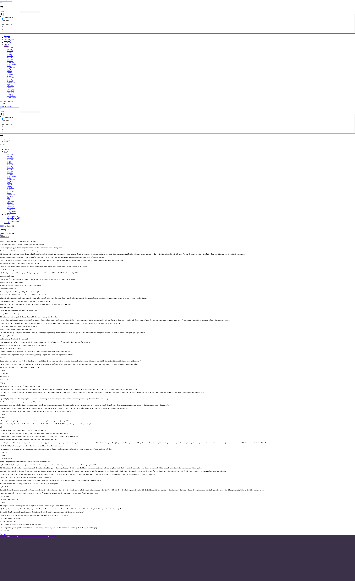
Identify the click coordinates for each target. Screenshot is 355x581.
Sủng (8, 84)
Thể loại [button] (6, 153)
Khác (9, 66)
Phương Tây (11, 82)
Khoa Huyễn (11, 67)
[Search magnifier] (2, 14)
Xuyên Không (11, 96)
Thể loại (6, 46)
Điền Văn (10, 56)
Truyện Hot (7, 37)
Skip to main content (6, 1)
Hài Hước (10, 59)
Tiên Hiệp (10, 87)
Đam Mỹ (10, 51)
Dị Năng (9, 54)
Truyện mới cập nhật (13, 221)
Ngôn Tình (10, 74)
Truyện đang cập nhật (13, 218)
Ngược (9, 76)
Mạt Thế (9, 72)
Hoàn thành (10, 174)
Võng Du (10, 94)
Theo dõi (6, 44)
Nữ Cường (10, 77)
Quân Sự (10, 81)
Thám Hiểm (10, 86)
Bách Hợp (10, 47)
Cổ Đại (9, 49)
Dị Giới (9, 52)
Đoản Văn (10, 168)
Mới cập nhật (7, 41)
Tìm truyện (7, 214)
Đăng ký (10, 101)
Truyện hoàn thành (12, 216)
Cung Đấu (10, 158)
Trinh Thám (10, 89)
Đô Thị (9, 57)
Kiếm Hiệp (10, 69)
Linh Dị (9, 71)
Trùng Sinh (10, 92)
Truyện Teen (11, 208)
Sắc (8, 198)
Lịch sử (6, 151)
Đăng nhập (3, 101)
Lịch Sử (9, 183)
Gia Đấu (9, 169)
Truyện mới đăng (9, 39)
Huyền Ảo (10, 62)
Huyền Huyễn (11, 64)
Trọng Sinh (10, 91)
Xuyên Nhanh (11, 97)
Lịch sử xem (7, 42)
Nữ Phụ (9, 79)
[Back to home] (9, 4)
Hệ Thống (10, 61)
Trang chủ (7, 36)
